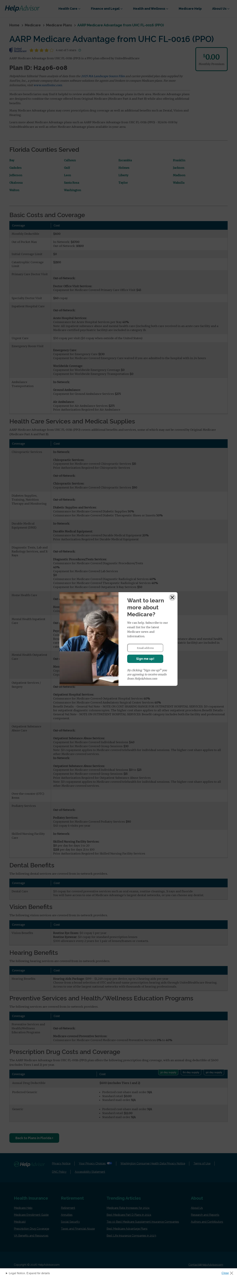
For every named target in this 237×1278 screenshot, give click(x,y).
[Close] (172, 597)
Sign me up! (145, 659)
